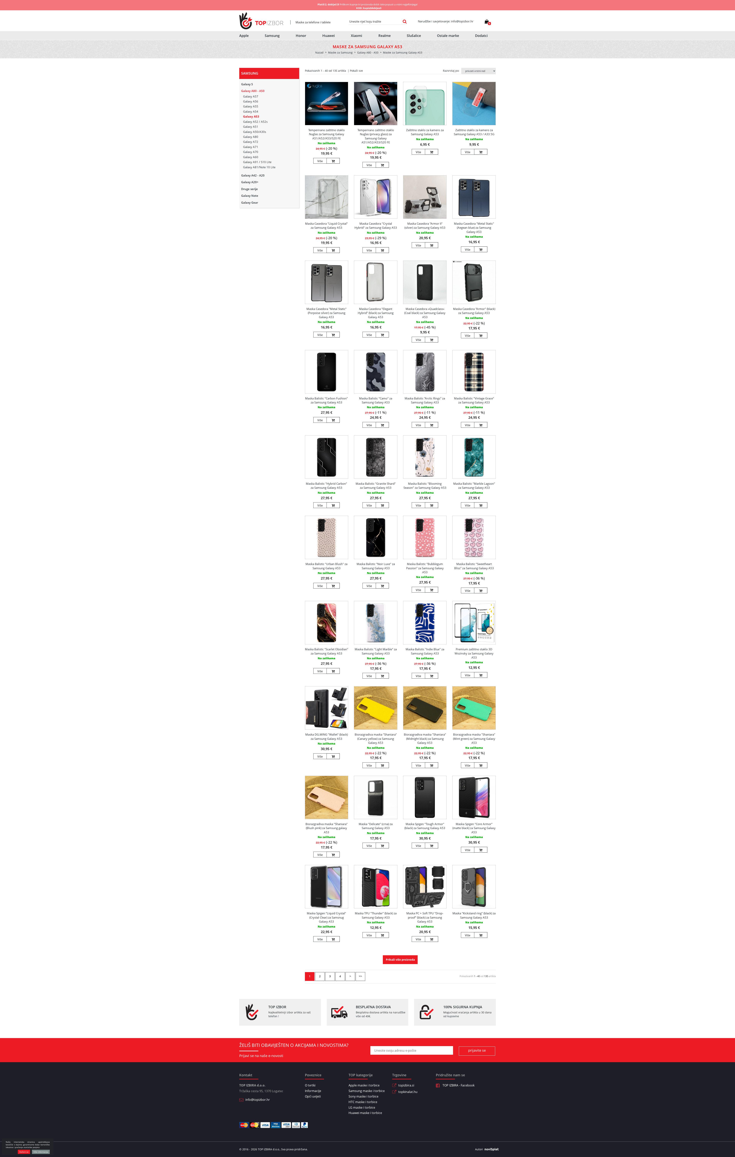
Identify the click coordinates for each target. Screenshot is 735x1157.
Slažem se (24, 1151)
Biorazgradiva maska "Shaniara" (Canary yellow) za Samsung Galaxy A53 (376, 739)
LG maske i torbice (362, 1107)
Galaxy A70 (250, 152)
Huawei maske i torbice (365, 1113)
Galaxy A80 (250, 137)
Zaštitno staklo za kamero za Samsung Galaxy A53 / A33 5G (474, 132)
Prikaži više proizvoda (400, 959)
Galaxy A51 (250, 126)
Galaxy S (247, 84)
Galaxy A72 (250, 142)
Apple (244, 35)
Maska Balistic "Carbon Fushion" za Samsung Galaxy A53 (326, 400)
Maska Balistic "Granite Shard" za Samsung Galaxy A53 (376, 485)
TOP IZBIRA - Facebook (458, 1085)
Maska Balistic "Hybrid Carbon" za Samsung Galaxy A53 (326, 485)
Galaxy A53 (251, 116)
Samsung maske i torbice (367, 1091)
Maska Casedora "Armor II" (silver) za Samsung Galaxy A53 (424, 225)
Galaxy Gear (249, 202)
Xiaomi (356, 35)
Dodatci (481, 35)
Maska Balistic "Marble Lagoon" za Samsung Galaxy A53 (474, 485)
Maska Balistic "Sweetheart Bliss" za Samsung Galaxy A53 (474, 566)
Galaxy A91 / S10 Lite (257, 162)
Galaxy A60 (250, 157)
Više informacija (40, 1151)
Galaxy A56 (250, 101)
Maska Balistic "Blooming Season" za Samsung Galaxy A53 (424, 485)
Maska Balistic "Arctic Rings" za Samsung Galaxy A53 (425, 400)
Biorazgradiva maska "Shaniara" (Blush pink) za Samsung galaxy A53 (326, 828)
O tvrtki (310, 1085)
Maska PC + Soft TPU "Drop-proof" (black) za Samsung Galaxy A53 (424, 917)
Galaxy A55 (250, 106)
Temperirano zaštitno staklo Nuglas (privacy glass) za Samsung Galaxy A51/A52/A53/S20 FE (376, 136)
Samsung (272, 35)
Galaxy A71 (250, 147)
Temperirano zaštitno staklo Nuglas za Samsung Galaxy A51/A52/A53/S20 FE (326, 134)
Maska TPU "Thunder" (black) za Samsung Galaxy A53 (376, 915)
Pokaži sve (356, 70)
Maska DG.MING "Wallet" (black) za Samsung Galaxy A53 (326, 736)
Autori (479, 1149)
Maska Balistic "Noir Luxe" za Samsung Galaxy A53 (376, 566)
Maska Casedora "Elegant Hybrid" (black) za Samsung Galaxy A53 (376, 313)
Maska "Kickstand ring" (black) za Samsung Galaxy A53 (474, 915)
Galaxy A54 (250, 111)
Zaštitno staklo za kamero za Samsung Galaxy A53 (425, 132)
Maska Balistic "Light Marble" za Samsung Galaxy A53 (376, 651)
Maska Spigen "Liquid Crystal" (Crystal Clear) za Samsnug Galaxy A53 (326, 917)
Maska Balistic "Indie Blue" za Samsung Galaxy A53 (425, 651)
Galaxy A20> (249, 182)
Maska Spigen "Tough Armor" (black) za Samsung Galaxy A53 (424, 826)
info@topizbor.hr (257, 1100)
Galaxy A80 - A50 (253, 91)
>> (360, 976)
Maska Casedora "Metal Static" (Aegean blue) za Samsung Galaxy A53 (474, 228)
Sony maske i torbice (363, 1096)
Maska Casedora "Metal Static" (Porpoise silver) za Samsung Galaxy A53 (326, 313)
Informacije (313, 1091)
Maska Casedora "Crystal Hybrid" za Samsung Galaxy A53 (375, 225)
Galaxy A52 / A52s (255, 122)
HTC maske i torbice (363, 1102)
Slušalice (414, 35)
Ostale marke (448, 35)
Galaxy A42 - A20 (253, 175)
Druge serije (249, 189)
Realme (384, 35)
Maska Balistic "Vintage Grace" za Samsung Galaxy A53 (474, 400)
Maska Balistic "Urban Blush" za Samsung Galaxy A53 (326, 566)
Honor (301, 35)
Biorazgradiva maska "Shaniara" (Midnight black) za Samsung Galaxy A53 (425, 739)
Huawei (328, 35)
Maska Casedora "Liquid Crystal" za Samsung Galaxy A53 (326, 225)
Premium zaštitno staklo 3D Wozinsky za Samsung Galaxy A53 (474, 653)
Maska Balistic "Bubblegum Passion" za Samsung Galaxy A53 (425, 568)
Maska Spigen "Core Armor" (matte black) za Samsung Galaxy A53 (474, 828)
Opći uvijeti (313, 1096)
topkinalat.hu (407, 1092)
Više (320, 161)
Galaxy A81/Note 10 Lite (259, 167)
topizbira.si (406, 1085)
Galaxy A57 (250, 96)
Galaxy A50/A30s (254, 132)
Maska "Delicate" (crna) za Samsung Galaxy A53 (376, 826)
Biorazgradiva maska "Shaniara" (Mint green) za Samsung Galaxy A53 (474, 739)
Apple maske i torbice (364, 1085)
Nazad (319, 52)
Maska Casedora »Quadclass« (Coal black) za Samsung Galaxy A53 (424, 313)
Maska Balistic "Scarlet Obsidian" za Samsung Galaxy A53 (326, 651)
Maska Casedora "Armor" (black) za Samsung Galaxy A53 (474, 311)
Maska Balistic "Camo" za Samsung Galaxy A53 (375, 400)
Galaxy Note (249, 196)
